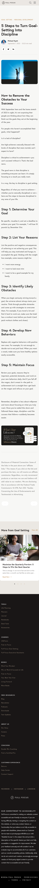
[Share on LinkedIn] (13, 49)
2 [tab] (18, 584)
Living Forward (6, 682)
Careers (4, 732)
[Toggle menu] (34, 3)
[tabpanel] (19, 558)
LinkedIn (31, 789)
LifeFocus (4, 641)
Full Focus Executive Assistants (12, 653)
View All (35, 530)
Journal (3, 616)
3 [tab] (21, 584)
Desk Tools (5, 624)
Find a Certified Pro (8, 753)
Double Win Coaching (9, 749)
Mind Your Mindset (8, 666)
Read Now (6, 577)
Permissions (31, 877)
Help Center (5, 770)
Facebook (5, 789)
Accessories (5, 627)
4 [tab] (24, 584)
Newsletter (5, 703)
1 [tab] (15, 584)
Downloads (5, 711)
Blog (2, 699)
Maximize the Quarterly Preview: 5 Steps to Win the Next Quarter (18, 565)
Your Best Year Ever (8, 678)
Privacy (27, 880)
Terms (14, 880)
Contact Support (7, 774)
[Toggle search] (30, 3)
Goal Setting (6, 20)
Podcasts (4, 707)
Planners (4, 612)
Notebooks (5, 620)
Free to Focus (6, 645)
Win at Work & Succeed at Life (12, 670)
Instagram (18, 789)
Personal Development (23, 20)
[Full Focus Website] (19, 797)
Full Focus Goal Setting (9, 649)
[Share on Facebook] (3, 49)
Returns (4, 766)
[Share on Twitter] (8, 49)
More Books (5, 686)
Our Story (4, 728)
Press (3, 736)
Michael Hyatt (13, 41)
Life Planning (6, 608)
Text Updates (6, 715)
